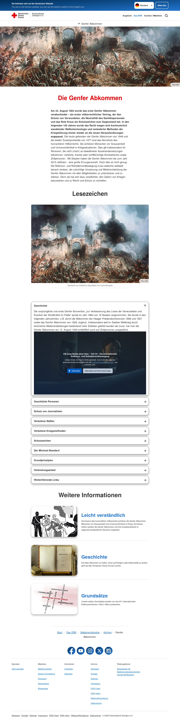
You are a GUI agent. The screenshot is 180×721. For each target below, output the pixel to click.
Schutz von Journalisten (48, 411)
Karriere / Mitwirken (153, 15)
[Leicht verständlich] (54, 521)
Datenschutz (96, 703)
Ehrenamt (42, 678)
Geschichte (40, 305)
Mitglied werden (45, 668)
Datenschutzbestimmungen (103, 362)
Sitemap (94, 678)
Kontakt (94, 673)
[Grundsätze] (54, 598)
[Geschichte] (54, 560)
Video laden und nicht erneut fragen (98, 371)
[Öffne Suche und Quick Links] (166, 16)
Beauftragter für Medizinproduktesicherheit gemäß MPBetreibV (128, 671)
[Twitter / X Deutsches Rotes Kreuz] (99, 651)
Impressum (95, 683)
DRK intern (95, 693)
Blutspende (43, 688)
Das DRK (138, 15)
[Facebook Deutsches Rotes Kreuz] (71, 651)
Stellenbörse (43, 683)
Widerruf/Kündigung (99, 698)
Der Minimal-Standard (46, 450)
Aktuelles (68, 673)
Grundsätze (94, 595)
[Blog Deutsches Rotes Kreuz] (109, 651)
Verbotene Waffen (44, 421)
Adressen (95, 668)
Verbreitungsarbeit (45, 470)
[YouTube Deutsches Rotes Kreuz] (81, 651)
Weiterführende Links (46, 479)
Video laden (76, 371)
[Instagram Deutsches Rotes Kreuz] (90, 651)
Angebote (127, 15)
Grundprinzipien (43, 460)
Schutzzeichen (42, 440)
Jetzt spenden (18, 668)
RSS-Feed (95, 688)
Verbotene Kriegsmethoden (50, 431)
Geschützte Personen (46, 401)
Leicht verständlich (103, 514)
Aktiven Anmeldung (46, 673)
